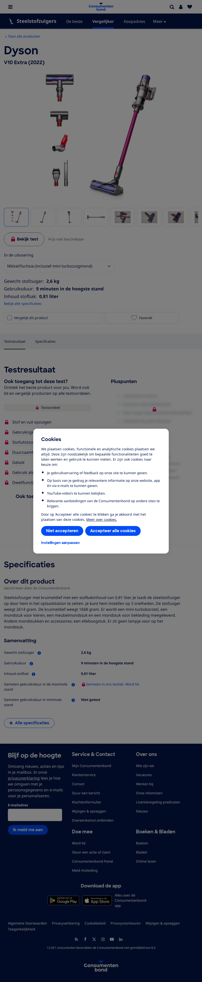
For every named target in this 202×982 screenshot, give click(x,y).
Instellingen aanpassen (60, 543)
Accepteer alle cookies (113, 530)
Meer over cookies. (101, 519)
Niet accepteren (62, 530)
